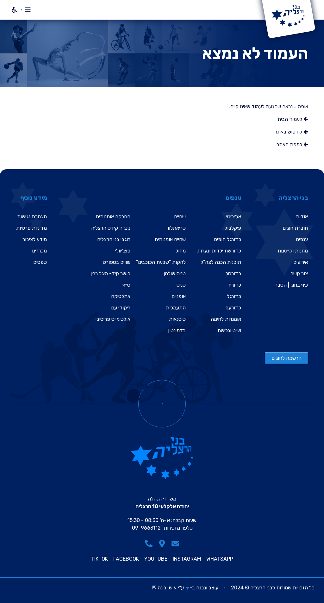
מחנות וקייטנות (292, 251)
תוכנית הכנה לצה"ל (221, 262)
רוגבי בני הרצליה (113, 239)
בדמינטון (177, 330)
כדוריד (234, 285)
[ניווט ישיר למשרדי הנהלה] (162, 543)
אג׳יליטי (233, 217)
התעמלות (176, 308)
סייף (126, 285)
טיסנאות (177, 319)
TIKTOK (99, 559)
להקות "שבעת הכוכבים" (161, 262)
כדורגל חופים (227, 239)
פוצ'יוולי (122, 251)
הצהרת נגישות (32, 217)
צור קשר (299, 273)
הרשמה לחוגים (286, 358)
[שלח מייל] (175, 543)
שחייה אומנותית (170, 239)
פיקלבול (233, 228)
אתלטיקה (120, 296)
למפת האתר (290, 144)
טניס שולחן (175, 273)
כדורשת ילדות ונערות (219, 251)
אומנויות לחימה (226, 319)
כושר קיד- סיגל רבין (110, 273)
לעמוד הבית (290, 119)
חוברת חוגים (295, 228)
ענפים (302, 239)
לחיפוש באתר (289, 132)
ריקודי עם (120, 308)
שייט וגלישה (229, 330)
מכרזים (39, 251)
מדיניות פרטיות (31, 228)
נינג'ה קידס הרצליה (110, 228)
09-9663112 (146, 528)
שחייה (180, 217)
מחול (181, 251)
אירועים (300, 262)
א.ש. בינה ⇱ (164, 588)
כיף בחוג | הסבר (291, 285)
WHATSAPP (219, 559)
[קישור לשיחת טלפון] (148, 543)
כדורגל (234, 296)
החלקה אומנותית (113, 217)
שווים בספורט (116, 262)
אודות (302, 217)
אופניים (178, 296)
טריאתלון (177, 228)
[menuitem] (291, 216)
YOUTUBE (155, 559)
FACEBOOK (126, 559)
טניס (181, 285)
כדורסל (233, 273)
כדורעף (233, 308)
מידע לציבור (34, 239)
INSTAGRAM (187, 559)
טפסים (40, 262)
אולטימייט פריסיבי (113, 319)
